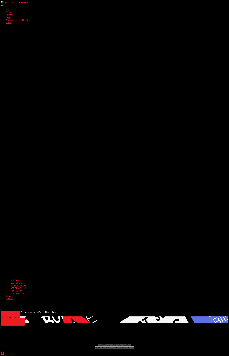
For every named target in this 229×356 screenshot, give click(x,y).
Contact (9, 298)
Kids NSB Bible (17, 283)
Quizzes (9, 14)
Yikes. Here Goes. (10, 315)
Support (9, 296)
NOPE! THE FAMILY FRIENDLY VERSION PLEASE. (114, 348)
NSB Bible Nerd (17, 293)
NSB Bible (14, 280)
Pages (8, 17)
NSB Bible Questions (19, 288)
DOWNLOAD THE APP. (13, 322)
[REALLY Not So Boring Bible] (14, 2)
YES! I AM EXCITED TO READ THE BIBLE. (114, 345)
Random (9, 12)
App (7, 9)
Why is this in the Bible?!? (17, 20)
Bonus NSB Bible (18, 285)
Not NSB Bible (16, 290)
